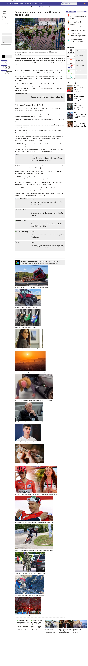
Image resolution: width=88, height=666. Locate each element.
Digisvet (29, 3)
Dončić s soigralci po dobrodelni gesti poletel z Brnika (77, 41)
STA (7, 13)
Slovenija (16, 3)
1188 (18, 0)
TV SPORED (4, 0)
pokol (4, 36)
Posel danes (34, 3)
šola (3, 39)
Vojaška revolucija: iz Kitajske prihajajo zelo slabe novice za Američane (78, 35)
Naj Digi (41, 6)
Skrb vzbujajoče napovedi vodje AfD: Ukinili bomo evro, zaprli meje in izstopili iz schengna (77, 23)
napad (4, 42)
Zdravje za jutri (47, 6)
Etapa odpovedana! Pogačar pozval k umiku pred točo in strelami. (78, 16)
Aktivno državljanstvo (35, 6)
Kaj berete (71, 11)
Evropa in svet (23, 3)
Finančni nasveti (55, 6)
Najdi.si (11, 0)
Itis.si (15, 0)
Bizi (8, 0)
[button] (3, 3)
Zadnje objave (82, 11)
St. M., (4, 13)
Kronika (40, 3)
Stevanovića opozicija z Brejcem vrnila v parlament (77, 29)
